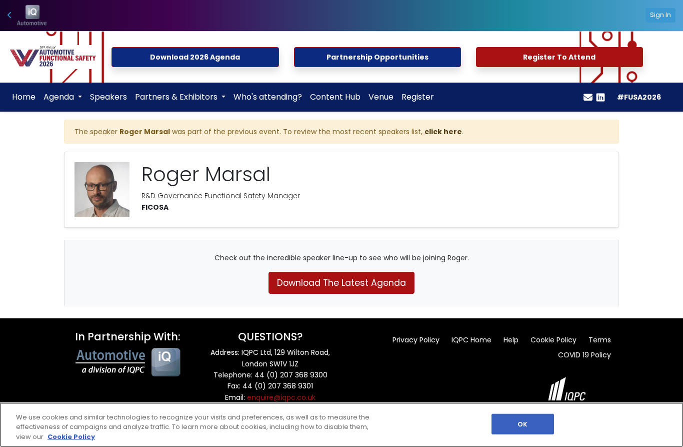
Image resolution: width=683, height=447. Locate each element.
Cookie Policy (553, 340)
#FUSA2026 (639, 97)
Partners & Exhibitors (177, 97)
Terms (599, 340)
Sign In (660, 15)
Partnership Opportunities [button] (377, 57)
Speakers (108, 97)
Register (418, 97)
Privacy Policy (416, 340)
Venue (381, 97)
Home (24, 97)
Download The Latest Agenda (341, 283)
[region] (341, 424)
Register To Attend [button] (559, 57)
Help (511, 340)
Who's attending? (268, 97)
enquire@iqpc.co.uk (281, 397)
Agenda (60, 97)
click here (443, 132)
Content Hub (335, 97)
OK (523, 423)
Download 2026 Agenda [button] (195, 57)
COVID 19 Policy (584, 355)
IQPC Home (472, 340)
